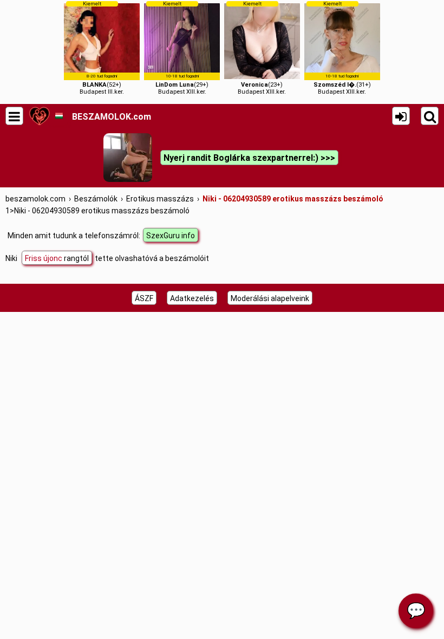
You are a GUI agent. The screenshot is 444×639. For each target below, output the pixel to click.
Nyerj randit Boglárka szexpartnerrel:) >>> (249, 158)
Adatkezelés (192, 298)
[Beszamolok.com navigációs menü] (14, 116)
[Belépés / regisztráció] (401, 116)
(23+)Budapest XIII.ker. (262, 48)
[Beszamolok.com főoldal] (39, 116)
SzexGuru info (170, 235)
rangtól (57, 258)
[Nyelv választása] (59, 116)
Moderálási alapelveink (270, 298)
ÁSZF (144, 298)
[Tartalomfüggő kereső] (430, 116)
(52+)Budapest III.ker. (102, 48)
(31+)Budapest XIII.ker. (342, 48)
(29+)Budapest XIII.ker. (181, 48)
